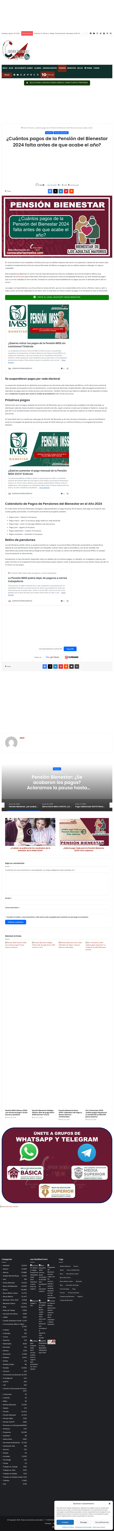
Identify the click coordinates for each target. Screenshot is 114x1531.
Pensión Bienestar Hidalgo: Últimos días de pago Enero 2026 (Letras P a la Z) (43, 1112)
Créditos (6, 1330)
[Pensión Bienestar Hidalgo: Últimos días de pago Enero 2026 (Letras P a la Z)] (43, 1024)
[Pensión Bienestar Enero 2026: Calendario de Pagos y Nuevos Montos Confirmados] (70, 1024)
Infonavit (6, 1371)
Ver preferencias (102, 1522)
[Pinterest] (66, 191)
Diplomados (7, 1344)
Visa (4, 1484)
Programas (7, 1432)
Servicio (6, 1449)
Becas (80, 68)
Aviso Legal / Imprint (99, 1527)
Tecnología (7, 1460)
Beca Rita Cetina (65, 1277)
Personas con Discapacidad (13, 1425)
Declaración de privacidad (83, 1527)
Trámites (6, 1480)
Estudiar (6, 1368)
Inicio (4, 68)
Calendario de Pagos (72, 1285)
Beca (61, 1274)
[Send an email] (43, 185)
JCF (4, 1385)
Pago (73, 1289)
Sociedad (6, 1456)
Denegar (83, 1522)
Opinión (5, 1408)
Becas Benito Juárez (24, 68)
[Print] (77, 666)
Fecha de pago (64, 1289)
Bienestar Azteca (9, 1303)
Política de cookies (68, 1527)
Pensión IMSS (8, 1418)
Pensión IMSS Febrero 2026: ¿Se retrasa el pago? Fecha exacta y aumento (16, 1112)
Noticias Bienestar (9, 1405)
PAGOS (6, 75)
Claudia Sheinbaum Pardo (12, 1321)
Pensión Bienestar (61, 133)
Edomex (6, 1350)
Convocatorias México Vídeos (13, 1324)
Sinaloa (5, 1453)
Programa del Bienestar (67, 1296)
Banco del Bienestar (10, 1286)
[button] (109, 1504)
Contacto (48, 1523)
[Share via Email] (71, 666)
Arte (4, 1279)
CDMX (5, 1317)
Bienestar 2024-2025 (10, 1300)
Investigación (8, 1378)
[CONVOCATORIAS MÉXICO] (16, 50)
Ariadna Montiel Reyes (11, 1276)
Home (24, 128)
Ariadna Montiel (50, 68)
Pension (62, 1293)
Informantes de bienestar (12, 1375)
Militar (5, 1401)
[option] (57, 783)
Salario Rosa (7, 1439)
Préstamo (6, 1429)
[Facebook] (50, 191)
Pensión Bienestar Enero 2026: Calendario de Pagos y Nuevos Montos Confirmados (70, 1113)
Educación (6, 1354)
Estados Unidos (8, 1364)
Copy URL (70, 649)
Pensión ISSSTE (8, 1422)
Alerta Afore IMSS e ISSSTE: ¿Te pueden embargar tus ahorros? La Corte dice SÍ (57, 782)
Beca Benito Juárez (72, 1274)
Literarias (6, 1398)
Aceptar (65, 1522)
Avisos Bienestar (9, 1283)
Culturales (6, 1333)
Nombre (8, 898)
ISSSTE (5, 1382)
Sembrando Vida (9, 1446)
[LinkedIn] (61, 191)
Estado (5, 1361)
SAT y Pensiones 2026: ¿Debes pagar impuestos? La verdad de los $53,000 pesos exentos (96, 1113)
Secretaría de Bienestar (11, 1442)
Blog (11, 68)
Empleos (6, 1357)
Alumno (37, 68)
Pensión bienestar (73, 1293)
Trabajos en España (10, 1473)
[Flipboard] (72, 657)
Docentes (6, 1347)
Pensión (62, 68)
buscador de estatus (10, 1314)
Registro (80, 1296)
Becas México (8, 1296)
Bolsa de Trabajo (9, 1310)
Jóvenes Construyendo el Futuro (14, 1388)
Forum (96, 68)
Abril (41, 185)
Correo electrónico (12, 907)
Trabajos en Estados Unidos (13, 1477)
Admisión (6, 1265)
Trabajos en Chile (9, 1470)
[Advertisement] (57, 15)
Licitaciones (7, 1394)
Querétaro (6, 1436)
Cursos (5, 1337)
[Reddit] (71, 191)
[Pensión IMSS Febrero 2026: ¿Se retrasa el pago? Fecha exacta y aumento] (17, 1024)
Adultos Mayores (65, 1266)
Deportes (6, 1340)
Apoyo (62, 1270)
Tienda (89, 68)
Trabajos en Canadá (10, 1467)
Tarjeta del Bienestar (66, 1300)
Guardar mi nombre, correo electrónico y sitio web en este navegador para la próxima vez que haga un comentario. (48, 917)
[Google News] (53, 657)
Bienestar (71, 68)
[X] (55, 191)
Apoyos (5, 1272)
